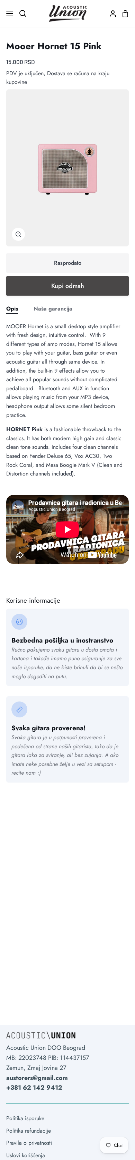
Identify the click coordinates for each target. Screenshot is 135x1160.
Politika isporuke (25, 1118)
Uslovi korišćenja (25, 1155)
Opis (12, 309)
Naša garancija (53, 309)
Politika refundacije (28, 1131)
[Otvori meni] (7, 13)
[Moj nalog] (110, 13)
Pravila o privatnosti (29, 1143)
